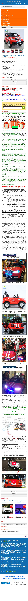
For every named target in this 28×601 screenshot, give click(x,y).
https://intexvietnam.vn (6, 231)
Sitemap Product (12, 571)
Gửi (23, 107)
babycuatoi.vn (12, 250)
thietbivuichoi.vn (19, 250)
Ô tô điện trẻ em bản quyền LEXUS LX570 (10, 444)
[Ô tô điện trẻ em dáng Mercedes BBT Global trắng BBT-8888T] (20, 514)
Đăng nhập (17, 3)
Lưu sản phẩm (14, 84)
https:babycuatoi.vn (20, 230)
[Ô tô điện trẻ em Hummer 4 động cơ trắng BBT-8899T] (16, 52)
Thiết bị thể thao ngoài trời (18, 582)
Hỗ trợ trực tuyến (6, 3)
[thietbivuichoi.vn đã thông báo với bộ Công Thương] (5, 583)
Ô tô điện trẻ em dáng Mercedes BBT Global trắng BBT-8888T (20, 501)
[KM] (14, 129)
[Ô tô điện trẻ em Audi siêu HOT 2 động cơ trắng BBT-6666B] (7, 514)
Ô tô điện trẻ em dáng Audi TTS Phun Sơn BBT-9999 (13, 439)
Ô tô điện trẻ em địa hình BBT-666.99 (9, 451)
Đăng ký (11, 3)
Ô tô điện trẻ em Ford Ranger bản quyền (10, 448)
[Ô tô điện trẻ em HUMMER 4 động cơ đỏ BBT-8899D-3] (21, 52)
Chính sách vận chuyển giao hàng (18, 578)
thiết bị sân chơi (19, 135)
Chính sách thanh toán (7, 578)
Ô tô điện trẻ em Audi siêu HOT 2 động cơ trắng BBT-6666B (7, 501)
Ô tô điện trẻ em (23, 584)
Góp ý (14, 495)
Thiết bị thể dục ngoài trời (15, 584)
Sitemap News (6, 571)
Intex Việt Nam (6, 541)
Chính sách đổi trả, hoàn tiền (14, 580)
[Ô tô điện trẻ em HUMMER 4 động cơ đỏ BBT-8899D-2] (12, 52)
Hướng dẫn (14, 493)
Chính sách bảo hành (20, 576)
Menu (2, 536)
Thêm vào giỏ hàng (14, 81)
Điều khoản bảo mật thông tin (9, 576)
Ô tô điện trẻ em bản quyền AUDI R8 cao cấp (11, 446)
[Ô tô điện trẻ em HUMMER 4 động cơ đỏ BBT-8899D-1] (8, 52)
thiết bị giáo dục (10, 135)
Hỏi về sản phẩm (14, 491)
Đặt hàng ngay (14, 79)
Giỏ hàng (24, 3)
